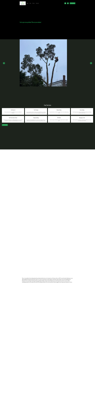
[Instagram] (65, 3)
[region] (47, 63)
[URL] (68, 3)
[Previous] (4, 63)
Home (27, 3)
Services (33, 3)
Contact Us (37, 3)
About (30, 3)
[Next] (91, 63)
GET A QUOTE (73, 3)
